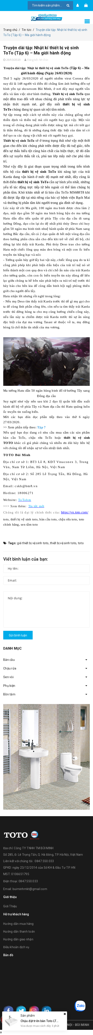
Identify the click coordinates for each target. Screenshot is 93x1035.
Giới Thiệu (10, 906)
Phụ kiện (9, 685)
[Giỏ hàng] (86, 5)
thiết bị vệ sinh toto (63, 543)
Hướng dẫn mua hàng (18, 923)
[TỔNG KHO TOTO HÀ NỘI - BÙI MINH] (46, 17)
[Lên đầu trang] (84, 1022)
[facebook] (8, 1010)
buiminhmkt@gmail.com (30, 889)
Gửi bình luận (18, 635)
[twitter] (21, 1010)
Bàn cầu (9, 659)
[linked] (46, 1010)
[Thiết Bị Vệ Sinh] (46, 756)
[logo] (21, 834)
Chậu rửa (9, 668)
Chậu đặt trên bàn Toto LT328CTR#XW (47, 1021)
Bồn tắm (9, 694)
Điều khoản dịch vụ (16, 947)
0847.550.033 (28, 881)
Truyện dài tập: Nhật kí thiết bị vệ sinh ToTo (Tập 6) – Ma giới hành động (41, 50)
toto (81, 543)
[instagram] (34, 1010)
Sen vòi (8, 677)
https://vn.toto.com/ (74, 512)
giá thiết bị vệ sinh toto (32, 543)
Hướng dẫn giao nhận (18, 939)
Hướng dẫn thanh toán (19, 931)
